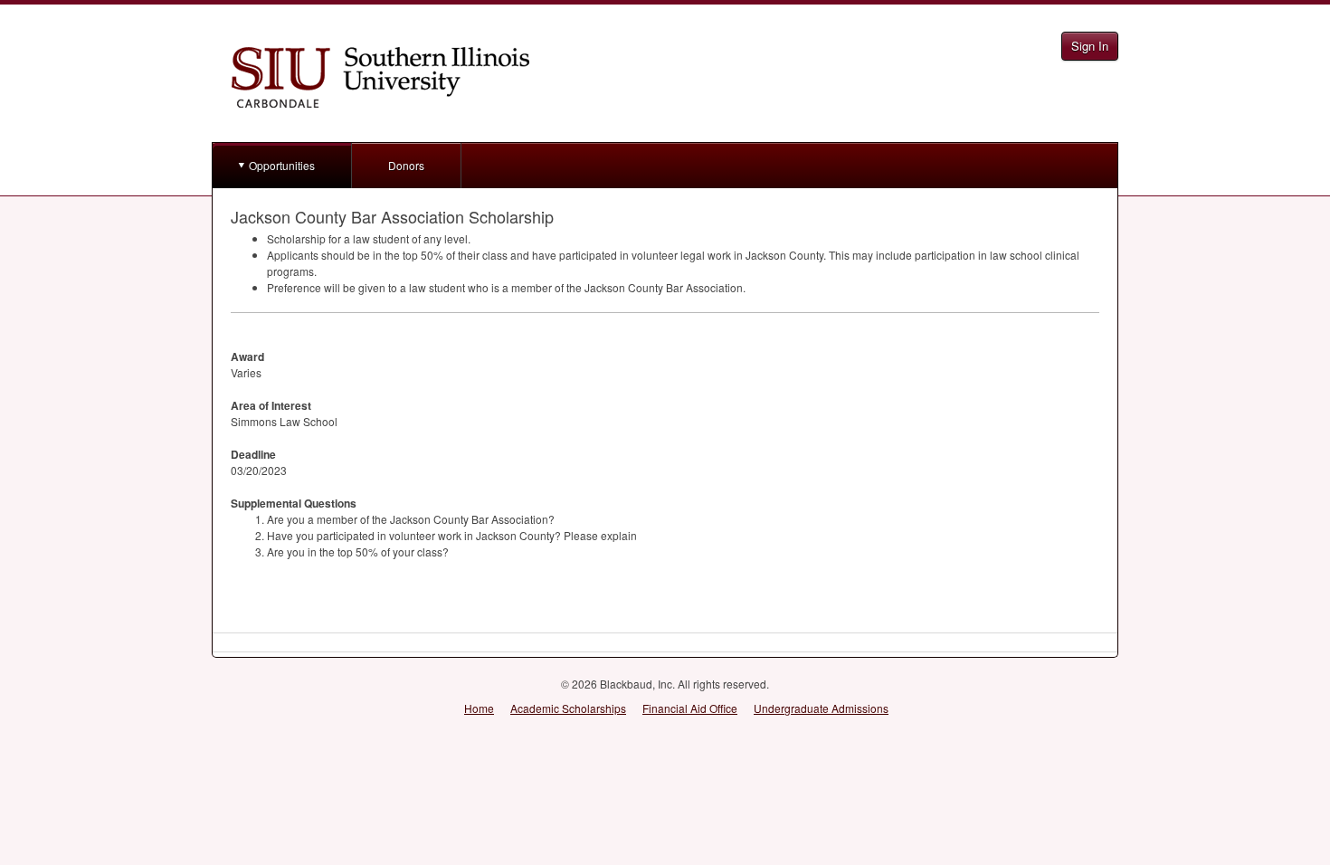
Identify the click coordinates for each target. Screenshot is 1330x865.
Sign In (1089, 45)
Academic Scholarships (568, 708)
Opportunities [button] (282, 165)
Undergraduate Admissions (821, 708)
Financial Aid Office (689, 708)
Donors (406, 165)
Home (479, 708)
